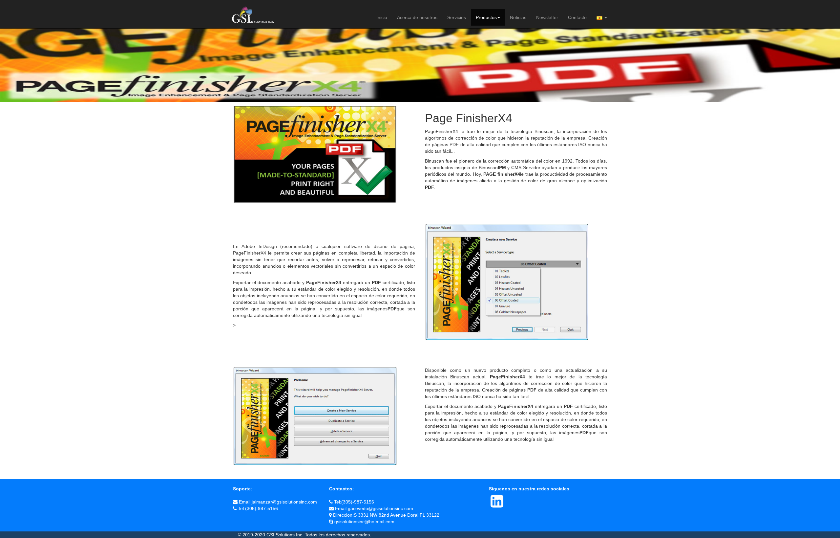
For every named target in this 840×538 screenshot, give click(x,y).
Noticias (518, 17)
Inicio (381, 17)
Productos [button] (486, 17)
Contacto (577, 17)
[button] (602, 17)
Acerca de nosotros (417, 17)
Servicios (456, 17)
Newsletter (547, 17)
